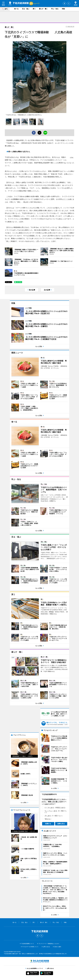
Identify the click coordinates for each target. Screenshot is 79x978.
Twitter (68, 3)
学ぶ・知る (54, 9)
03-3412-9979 (40, 143)
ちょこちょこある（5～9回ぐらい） (56, 811)
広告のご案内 (57, 946)
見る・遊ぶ (25, 9)
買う (34, 9)
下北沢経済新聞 (18, 3)
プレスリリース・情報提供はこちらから (48, 943)
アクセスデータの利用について (30, 946)
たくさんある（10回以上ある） (55, 807)
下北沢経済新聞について (27, 943)
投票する (48, 823)
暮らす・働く (43, 9)
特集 (63, 9)
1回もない (48, 819)
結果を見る (61, 823)
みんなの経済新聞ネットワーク (39, 961)
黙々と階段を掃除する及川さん (19, 151)
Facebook (64, 3)
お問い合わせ (46, 946)
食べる (16, 9)
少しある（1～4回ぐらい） (54, 816)
